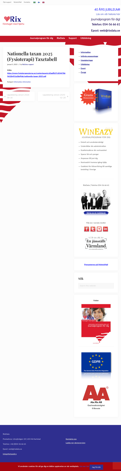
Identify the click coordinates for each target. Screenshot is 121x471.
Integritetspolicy (10, 454)
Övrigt (83, 72)
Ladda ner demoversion (75, 443)
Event (83, 68)
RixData (61, 38)
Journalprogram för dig (41, 38)
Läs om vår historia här (108, 14)
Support (73, 38)
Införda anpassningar (89, 56)
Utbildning (85, 38)
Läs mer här (84, 466)
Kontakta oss (71, 439)
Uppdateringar (87, 60)
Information (18, 82)
